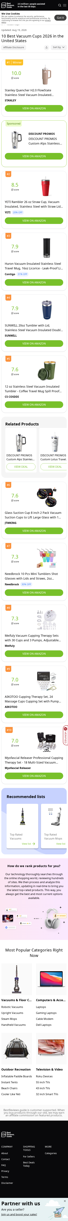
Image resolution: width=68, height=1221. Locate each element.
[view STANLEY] (16, 74)
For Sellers (29, 1156)
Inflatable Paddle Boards (16, 1076)
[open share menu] (46, 47)
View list (26, 843)
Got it (60, 17)
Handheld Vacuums (13, 1025)
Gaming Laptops (46, 1013)
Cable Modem (44, 1019)
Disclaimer (7, 1183)
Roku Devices (44, 1076)
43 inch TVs (43, 1088)
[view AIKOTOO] (15, 681)
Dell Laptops (43, 1025)
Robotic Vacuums (12, 1007)
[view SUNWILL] (15, 309)
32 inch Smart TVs (47, 1094)
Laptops (41, 1007)
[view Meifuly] (15, 620)
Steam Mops (9, 1019)
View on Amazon (34, 108)
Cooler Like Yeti (10, 1094)
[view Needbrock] (15, 558)
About (4, 1153)
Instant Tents (9, 1082)
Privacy (5, 1171)
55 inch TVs (43, 1082)
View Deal (21, 467)
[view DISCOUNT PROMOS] (17, 139)
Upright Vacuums (12, 1013)
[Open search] (59, 5)
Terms (4, 1177)
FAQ (3, 1165)
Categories (51, 1153)
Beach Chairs (9, 1088)
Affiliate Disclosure (13, 47)
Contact (5, 1159)
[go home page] (7, 5)
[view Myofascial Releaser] (15, 742)
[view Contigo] (15, 248)
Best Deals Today (29, 1164)
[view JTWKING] (15, 497)
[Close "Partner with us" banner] (65, 1201)
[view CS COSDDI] (15, 371)
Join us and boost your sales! (19, 1214)
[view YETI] (15, 186)
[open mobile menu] (65, 5)
